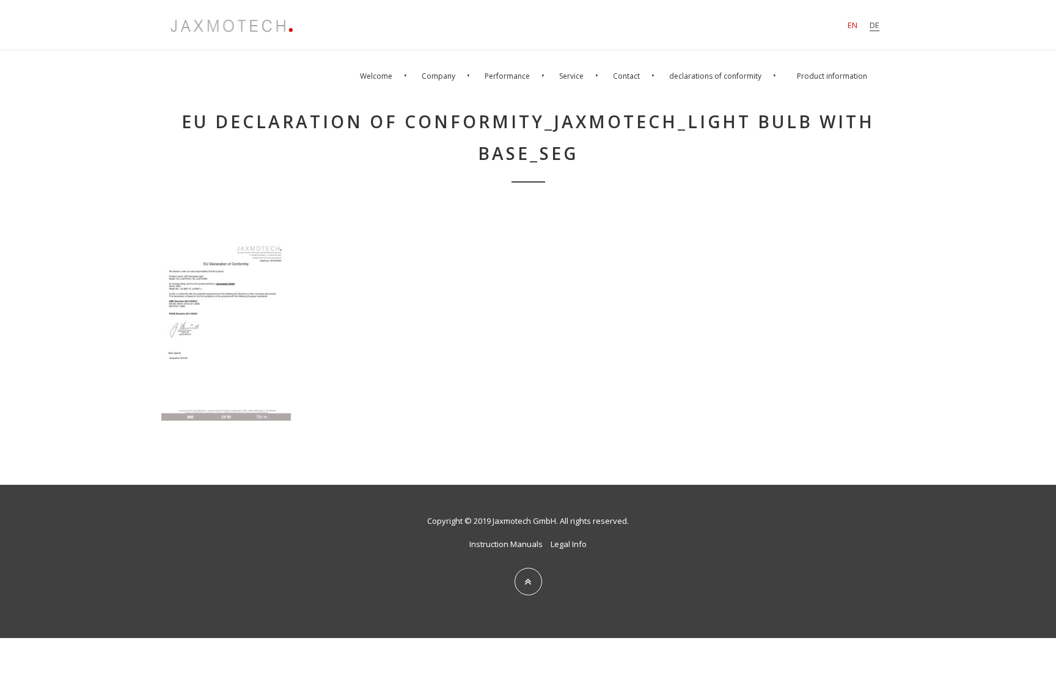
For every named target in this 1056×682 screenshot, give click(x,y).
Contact (626, 76)
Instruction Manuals (506, 544)
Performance (507, 76)
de (874, 25)
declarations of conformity (715, 76)
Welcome (376, 76)
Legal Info (569, 544)
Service (571, 76)
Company (438, 76)
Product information (832, 76)
